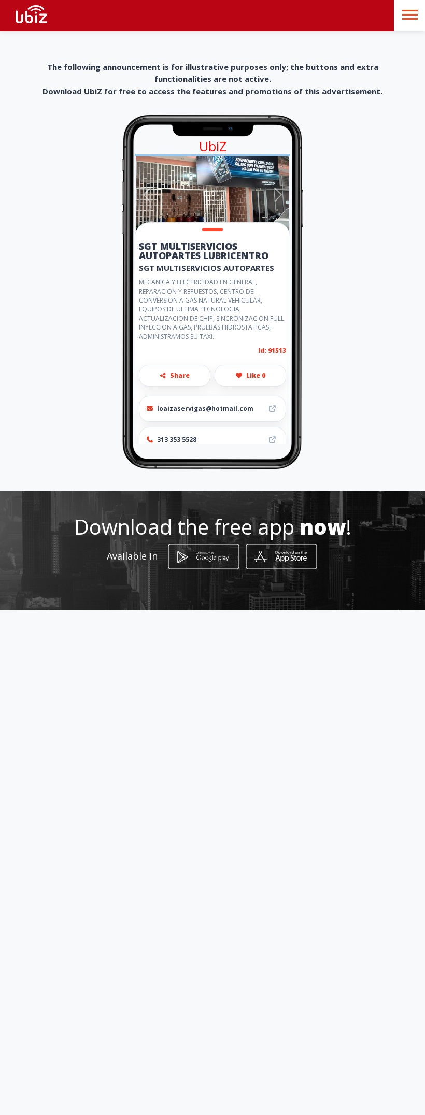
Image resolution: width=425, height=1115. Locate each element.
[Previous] (147, 194)
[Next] (278, 194)
